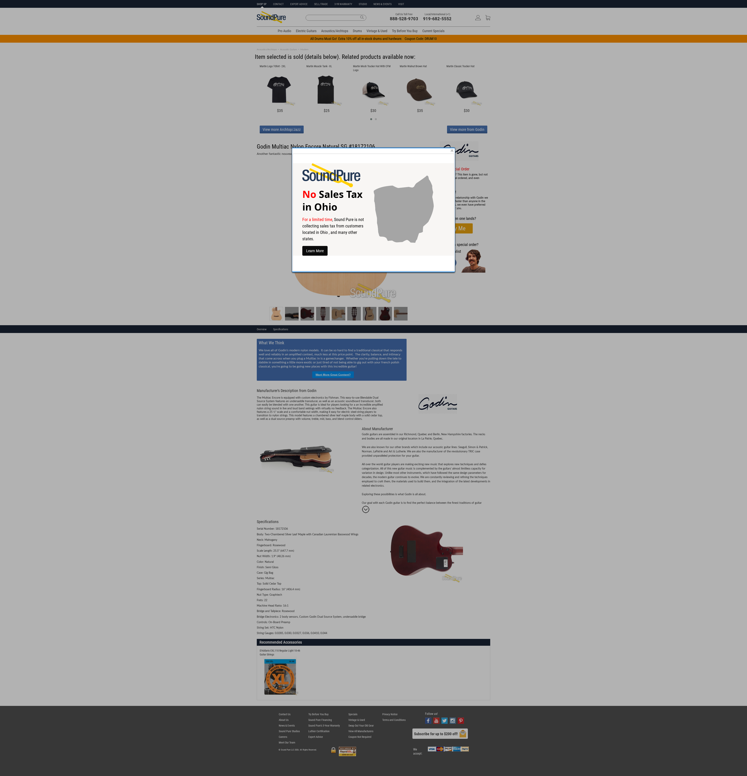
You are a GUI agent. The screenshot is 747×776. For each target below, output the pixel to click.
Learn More (315, 250)
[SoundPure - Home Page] (331, 186)
